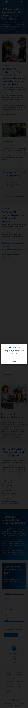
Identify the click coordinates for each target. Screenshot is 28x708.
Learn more (14, 353)
